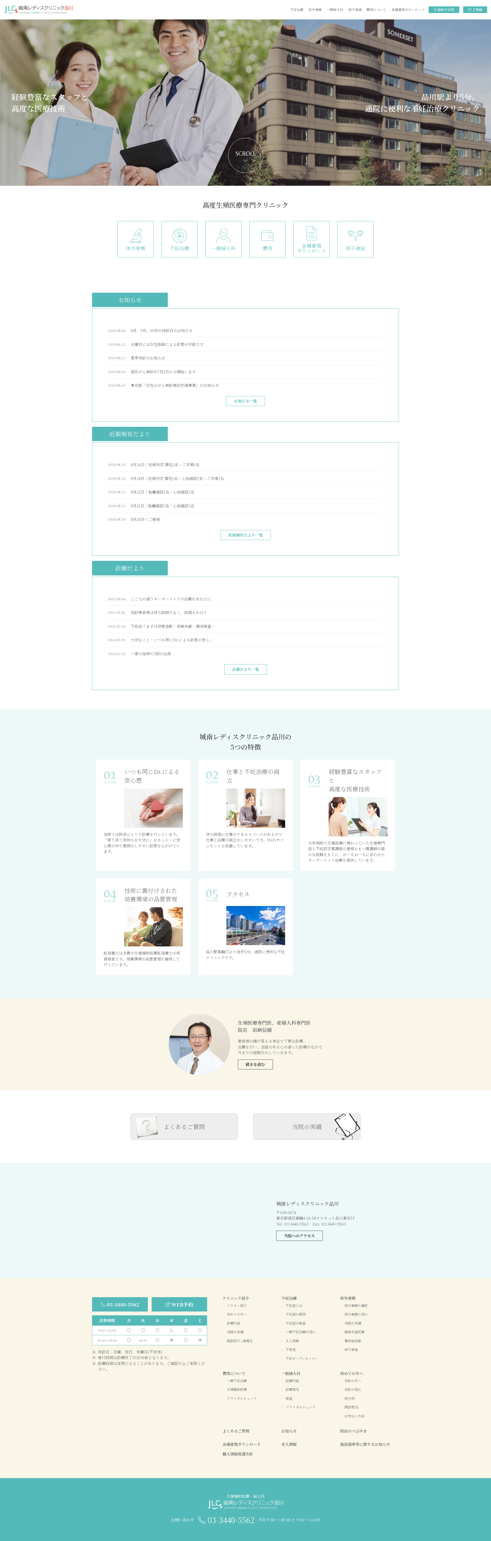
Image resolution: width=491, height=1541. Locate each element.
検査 (289, 1398)
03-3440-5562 (123, 1304)
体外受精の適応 (356, 1305)
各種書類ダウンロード (408, 9)
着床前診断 (352, 1340)
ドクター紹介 (237, 1305)
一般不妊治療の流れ (301, 1331)
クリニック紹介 (235, 1298)
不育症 (291, 1349)
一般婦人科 (335, 9)
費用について (376, 9)
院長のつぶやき (353, 1431)
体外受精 (315, 9)
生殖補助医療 (237, 1389)
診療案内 (292, 1389)
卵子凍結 (355, 9)
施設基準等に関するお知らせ (365, 1444)
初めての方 (446, 9)
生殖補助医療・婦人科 (245, 1496)
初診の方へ (352, 1380)
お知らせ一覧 (245, 400)
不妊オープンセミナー (302, 1358)
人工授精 (292, 1340)
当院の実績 (307, 1126)
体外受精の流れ (356, 1314)
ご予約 (477, 9)
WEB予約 (182, 1304)
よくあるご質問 (184, 1126)
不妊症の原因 (296, 1314)
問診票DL (351, 1407)
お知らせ (289, 1431)
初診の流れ (352, 1389)
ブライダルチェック (242, 1398)
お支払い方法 (354, 1416)
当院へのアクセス (299, 1235)
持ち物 (349, 1398)
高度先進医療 (354, 1331)
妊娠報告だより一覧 (245, 535)
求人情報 (289, 1444)
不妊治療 (296, 9)
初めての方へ (237, 1314)
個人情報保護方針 (237, 1454)
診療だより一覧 (245, 669)
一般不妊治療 (237, 1380)
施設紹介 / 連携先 (240, 1340)
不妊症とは (294, 1305)
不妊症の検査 (296, 1323)
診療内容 (233, 1323)
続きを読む (255, 1064)
